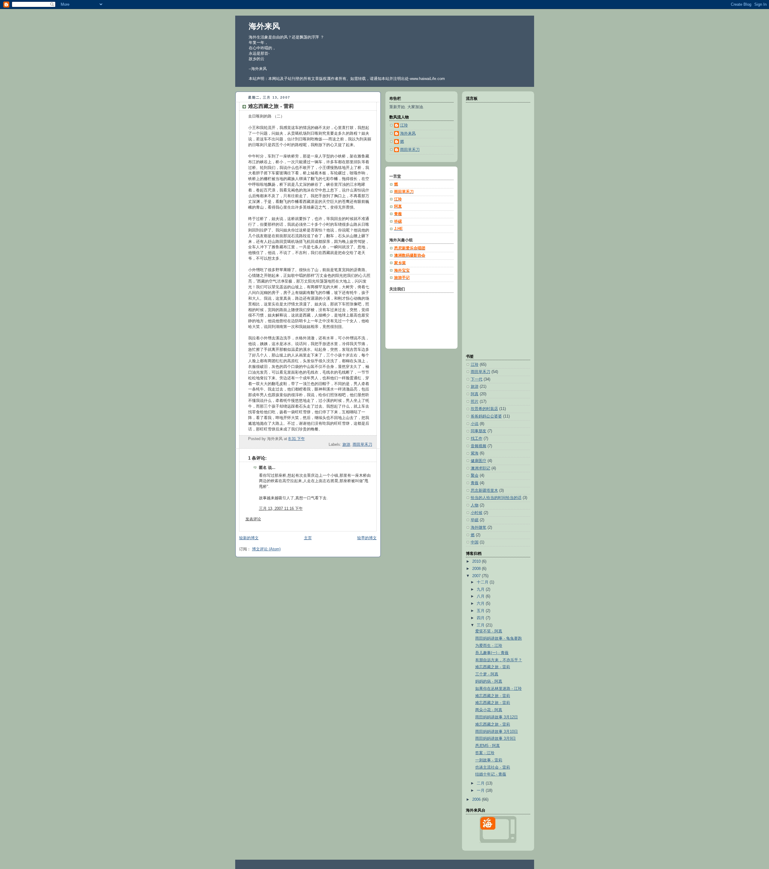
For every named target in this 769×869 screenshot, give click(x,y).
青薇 (475, 483)
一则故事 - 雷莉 (488, 760)
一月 (481, 790)
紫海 (475, 453)
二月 (481, 783)
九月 (481, 589)
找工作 (476, 438)
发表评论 (253, 519)
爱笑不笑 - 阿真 (488, 631)
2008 (477, 569)
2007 (477, 576)
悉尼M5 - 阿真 (487, 746)
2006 (477, 799)
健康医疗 (478, 461)
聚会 (475, 475)
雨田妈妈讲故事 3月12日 (496, 717)
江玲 (475, 365)
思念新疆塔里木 (484, 490)
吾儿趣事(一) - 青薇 (492, 653)
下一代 (476, 379)
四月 (481, 618)
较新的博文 (249, 538)
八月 (481, 596)
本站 (385, 78)
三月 (481, 625)
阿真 (475, 394)
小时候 (476, 513)
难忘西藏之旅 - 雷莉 (271, 106)
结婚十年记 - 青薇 (490, 774)
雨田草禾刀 (362, 444)
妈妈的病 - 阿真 (488, 681)
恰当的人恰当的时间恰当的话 (496, 498)
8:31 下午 (296, 439)
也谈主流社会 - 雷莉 (492, 767)
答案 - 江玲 (484, 753)
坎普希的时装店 (484, 409)
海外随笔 (478, 527)
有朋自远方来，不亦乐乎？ (498, 660)
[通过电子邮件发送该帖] (371, 439)
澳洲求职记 (480, 468)
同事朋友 (478, 431)
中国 (475, 542)
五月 (481, 611)
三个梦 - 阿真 (486, 674)
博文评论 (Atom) (266, 549)
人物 (475, 505)
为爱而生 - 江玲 (488, 646)
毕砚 (475, 520)
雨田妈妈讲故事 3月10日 (496, 732)
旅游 (346, 444)
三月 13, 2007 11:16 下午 (281, 508)
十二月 (483, 582)
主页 (308, 538)
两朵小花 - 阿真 (488, 710)
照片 (475, 401)
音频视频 (478, 446)
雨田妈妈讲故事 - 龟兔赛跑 (498, 638)
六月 (481, 603)
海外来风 (264, 26)
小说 (475, 424)
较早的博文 (367, 538)
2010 (477, 561)
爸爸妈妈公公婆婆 (486, 416)
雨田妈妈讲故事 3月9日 (495, 738)
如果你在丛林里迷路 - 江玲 (498, 689)
